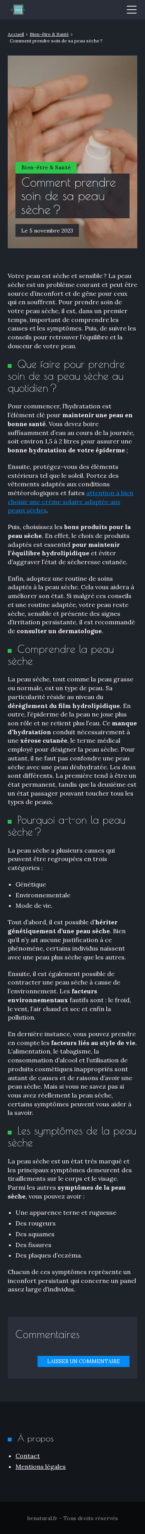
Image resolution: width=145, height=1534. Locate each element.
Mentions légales (40, 1466)
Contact (27, 1456)
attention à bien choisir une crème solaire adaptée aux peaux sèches (70, 501)
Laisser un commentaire (83, 1361)
